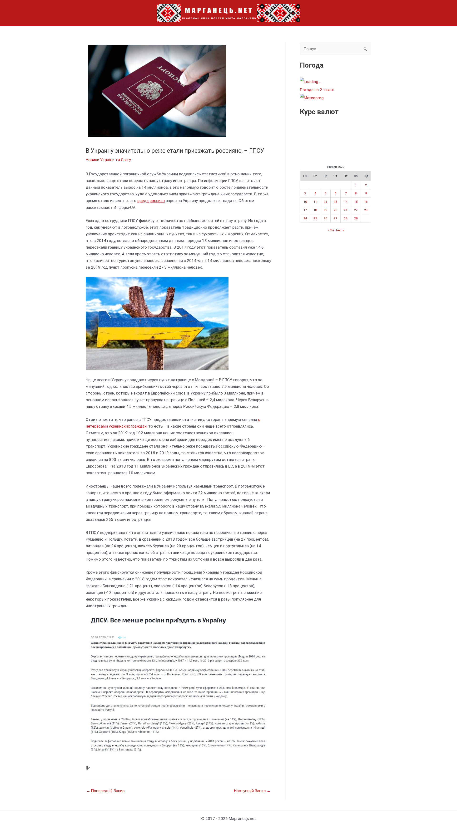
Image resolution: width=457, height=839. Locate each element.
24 (305, 218)
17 (305, 210)
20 (335, 210)
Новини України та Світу (108, 159)
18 (315, 210)
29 (356, 218)
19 (325, 210)
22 (356, 210)
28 (345, 218)
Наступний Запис (252, 791)
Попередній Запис (105, 791)
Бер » (340, 230)
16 (366, 201)
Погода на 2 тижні (317, 89)
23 (366, 210)
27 (335, 218)
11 (315, 201)
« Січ (331, 230)
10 (305, 201)
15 (356, 201)
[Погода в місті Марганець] (335, 82)
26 (325, 218)
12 (325, 201)
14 (345, 201)
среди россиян (151, 200)
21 (345, 210)
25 (315, 218)
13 (335, 201)
